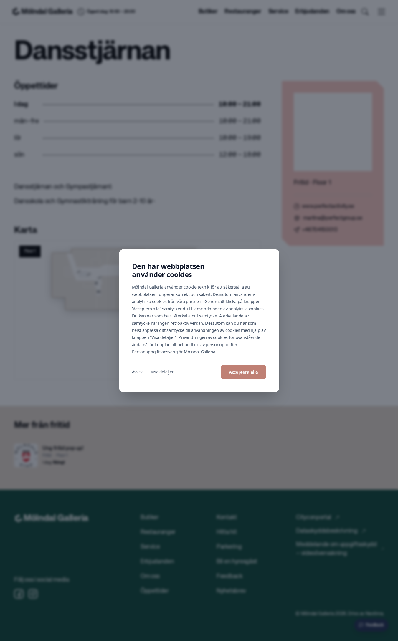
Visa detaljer (162, 372)
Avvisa (138, 372)
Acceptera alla (243, 372)
